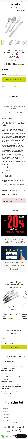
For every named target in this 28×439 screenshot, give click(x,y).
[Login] (16, 7)
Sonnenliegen (4, 391)
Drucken (14, 108)
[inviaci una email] (3, 7)
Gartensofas (21, 391)
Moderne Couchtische (6, 375)
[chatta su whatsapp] (2, 436)
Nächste (23, 10)
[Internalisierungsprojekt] (11, 427)
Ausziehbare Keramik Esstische (8, 364)
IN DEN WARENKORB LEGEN (14, 79)
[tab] (14, 118)
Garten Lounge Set (12, 391)
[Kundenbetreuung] (7, 7)
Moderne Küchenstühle (15, 384)
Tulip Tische (19, 376)
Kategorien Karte (14, 420)
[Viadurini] (14, 4)
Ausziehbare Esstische (8, 361)
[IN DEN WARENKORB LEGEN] (9, 307)
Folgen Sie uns (6, 417)
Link (15, 343)
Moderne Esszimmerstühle (8, 386)
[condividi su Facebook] (17, 113)
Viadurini (4, 411)
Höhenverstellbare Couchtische (8, 376)
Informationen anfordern (11, 190)
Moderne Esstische (7, 370)
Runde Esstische (5, 373)
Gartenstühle (18, 386)
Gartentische (5, 379)
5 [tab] (17, 325)
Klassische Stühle (5, 384)
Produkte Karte (6, 420)
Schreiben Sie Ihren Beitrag (18, 106)
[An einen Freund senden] (9, 113)
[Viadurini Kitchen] (14, 96)
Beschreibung (7, 119)
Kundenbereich (6, 414)
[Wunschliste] (14, 307)
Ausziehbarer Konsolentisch (8, 368)
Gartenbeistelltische (6, 393)
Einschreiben (14, 347)
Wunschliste (7, 106)
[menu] (26, 4)
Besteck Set (14, 210)
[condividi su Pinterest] (21, 113)
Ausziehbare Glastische (19, 366)
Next (25, 26)
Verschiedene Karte (13, 422)
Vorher (18, 10)
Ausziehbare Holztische (7, 366)
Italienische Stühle (7, 381)
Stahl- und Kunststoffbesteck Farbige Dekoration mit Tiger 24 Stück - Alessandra (11, 314)
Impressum (4, 408)
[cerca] (1, 4)
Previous (3, 26)
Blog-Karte (21, 420)
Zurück (4, 10)
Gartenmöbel (5, 388)
